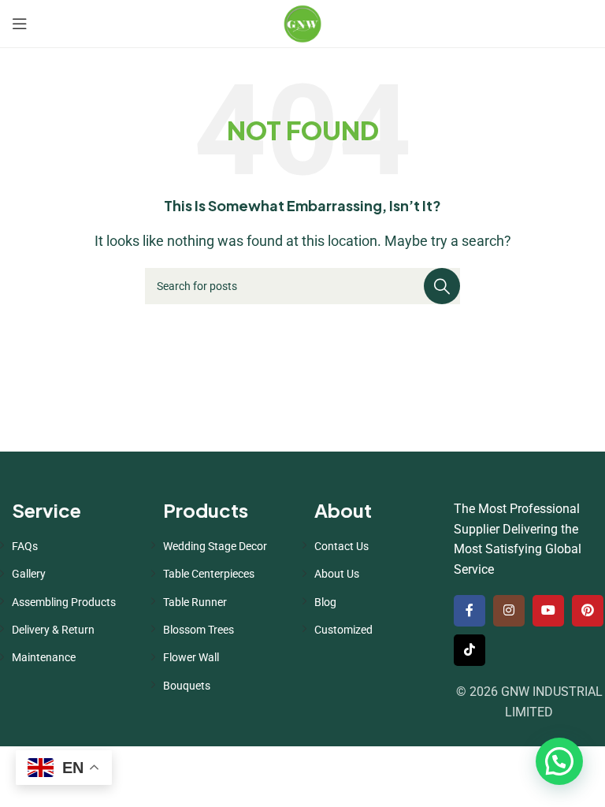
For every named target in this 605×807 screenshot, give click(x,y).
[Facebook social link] (469, 611)
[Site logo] (302, 22)
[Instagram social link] (509, 611)
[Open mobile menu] (19, 23)
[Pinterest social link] (587, 611)
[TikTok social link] (469, 650)
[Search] (442, 286)
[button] (559, 761)
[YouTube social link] (548, 611)
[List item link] (75, 546)
